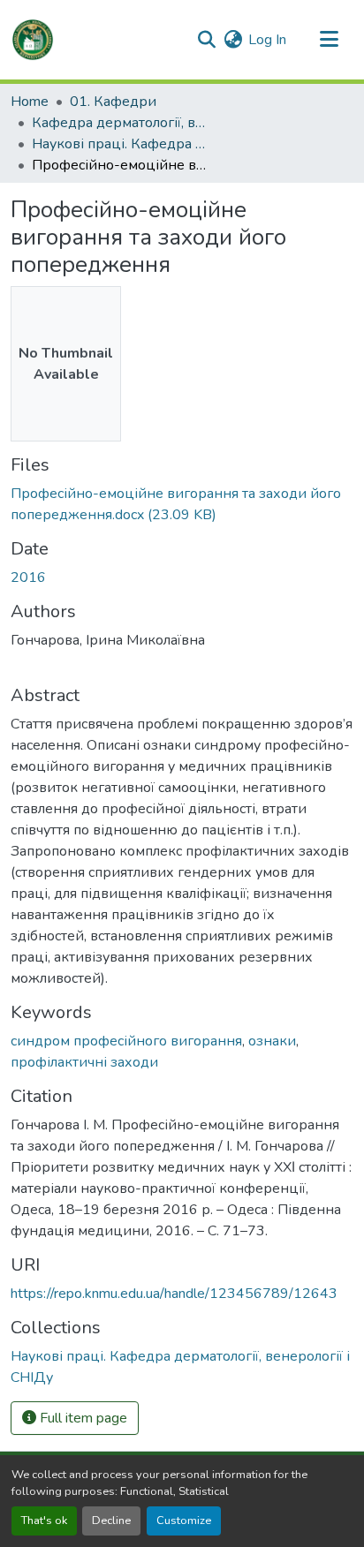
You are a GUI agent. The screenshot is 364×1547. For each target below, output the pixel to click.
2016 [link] (28, 577)
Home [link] (30, 101)
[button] (33, 40)
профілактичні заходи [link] (84, 1062)
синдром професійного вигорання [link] (126, 1041)
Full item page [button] (81, 1418)
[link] (182, 504)
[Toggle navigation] (328, 40)
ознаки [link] (272, 1041)
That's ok (44, 1520)
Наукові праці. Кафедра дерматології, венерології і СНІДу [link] (120, 144)
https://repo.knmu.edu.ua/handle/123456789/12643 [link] (174, 1293)
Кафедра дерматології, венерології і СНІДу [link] (120, 122)
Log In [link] (267, 39)
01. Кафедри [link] (113, 101)
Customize (183, 1520)
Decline (111, 1520)
